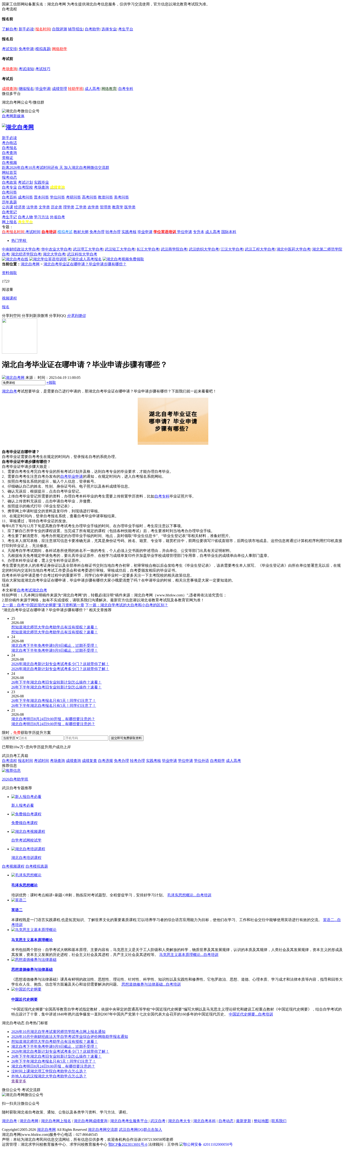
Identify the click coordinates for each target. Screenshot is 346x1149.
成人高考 (92, 89)
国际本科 (228, 232)
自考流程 (9, 761)
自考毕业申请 (71, 476)
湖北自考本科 (204, 1121)
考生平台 (125, 29)
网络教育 (109, 89)
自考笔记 (9, 212)
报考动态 (9, 177)
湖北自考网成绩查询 (91, 1121)
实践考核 (129, 232)
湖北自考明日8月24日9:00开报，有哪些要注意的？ (53, 1066)
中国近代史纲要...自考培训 (251, 1014)
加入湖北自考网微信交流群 (86, 168)
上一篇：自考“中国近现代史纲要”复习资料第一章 (43, 605)
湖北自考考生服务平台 (129, 1121)
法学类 (32, 207)
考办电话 (9, 143)
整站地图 (261, 1121)
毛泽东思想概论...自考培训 (189, 895)
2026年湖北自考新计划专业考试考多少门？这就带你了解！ (60, 1051)
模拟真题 (42, 49)
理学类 (68, 207)
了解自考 (9, 29)
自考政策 (9, 182)
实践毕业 (41, 182)
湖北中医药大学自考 (293, 249)
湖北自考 (9, 391)
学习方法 (41, 217)
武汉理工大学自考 (88, 249)
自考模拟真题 (36, 866)
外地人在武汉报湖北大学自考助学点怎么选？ (49, 1076)
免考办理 (97, 232)
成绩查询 (9, 89)
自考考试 (24, 590)
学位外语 (201, 761)
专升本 (198, 232)
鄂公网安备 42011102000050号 (208, 1144)
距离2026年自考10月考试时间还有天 (33, 168)
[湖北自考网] (18, 127)
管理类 (105, 207)
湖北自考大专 (179, 1121)
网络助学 (59, 49)
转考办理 (113, 232)
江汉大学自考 (232, 249)
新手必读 (26, 29)
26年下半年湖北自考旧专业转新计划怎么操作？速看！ (56, 1056)
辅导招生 (75, 29)
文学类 (44, 207)
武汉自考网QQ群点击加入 (140, 1130)
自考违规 (105, 761)
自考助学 (92, 29)
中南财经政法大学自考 (21, 249)
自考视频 (9, 163)
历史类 (56, 207)
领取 (51, 382)
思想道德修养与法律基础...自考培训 (151, 984)
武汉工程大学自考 (260, 249)
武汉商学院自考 (174, 249)
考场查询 (9, 69)
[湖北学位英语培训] (48, 259)
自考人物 (25, 217)
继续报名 (26, 89)
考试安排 (9, 49)
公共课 (7, 207)
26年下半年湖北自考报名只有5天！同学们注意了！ (53, 1061)
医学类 (130, 207)
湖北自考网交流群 (103, 1130)
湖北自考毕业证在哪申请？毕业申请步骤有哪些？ (85, 264)
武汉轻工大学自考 (120, 249)
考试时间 (32, 232)
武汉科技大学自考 (82, 254)
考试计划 (25, 182)
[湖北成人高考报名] (85, 259)
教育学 (117, 207)
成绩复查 (89, 761)
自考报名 (9, 148)
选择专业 (109, 29)
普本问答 (41, 197)
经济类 (19, 207)
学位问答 (57, 197)
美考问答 (121, 197)
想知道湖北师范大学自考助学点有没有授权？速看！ (54, 1042)
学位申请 (184, 232)
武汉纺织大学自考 (204, 249)
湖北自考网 (30, 264)
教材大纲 (81, 232)
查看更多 (18, 1081)
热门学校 (18, 241)
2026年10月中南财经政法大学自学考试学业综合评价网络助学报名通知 (69, 1037)
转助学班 (75, 89)
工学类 (81, 207)
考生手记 (9, 217)
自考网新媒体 (13, 116)
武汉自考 (157, 1121)
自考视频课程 (13, 866)
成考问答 (25, 197)
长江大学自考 (148, 249)
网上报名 (9, 222)
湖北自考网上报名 (56, 1121)
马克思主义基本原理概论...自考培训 (188, 955)
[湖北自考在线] (15, 259)
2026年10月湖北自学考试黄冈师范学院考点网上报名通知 (58, 1032)
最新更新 (243, 1121)
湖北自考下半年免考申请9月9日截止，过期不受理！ (54, 1046)
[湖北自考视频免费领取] (123, 259)
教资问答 (105, 197)
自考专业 (9, 187)
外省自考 (57, 217)
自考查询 (9, 153)
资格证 (7, 158)
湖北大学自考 (54, 254)
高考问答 (89, 197)
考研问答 (73, 197)
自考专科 (125, 89)
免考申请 (26, 49)
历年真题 (9, 202)
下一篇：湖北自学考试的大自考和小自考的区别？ (126, 605)
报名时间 (42, 29)
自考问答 (9, 192)
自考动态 (225, 1121)
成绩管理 (59, 89)
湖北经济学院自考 (26, 254)
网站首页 (9, 172)
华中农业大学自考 (56, 249)
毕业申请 (42, 89)
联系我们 (278, 1121)
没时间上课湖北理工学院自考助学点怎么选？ (49, 1071)
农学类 (93, 207)
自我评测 (59, 29)
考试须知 (26, 69)
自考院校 (25, 187)
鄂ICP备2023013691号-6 (127, 1144)
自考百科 (9, 197)
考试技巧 (42, 69)
